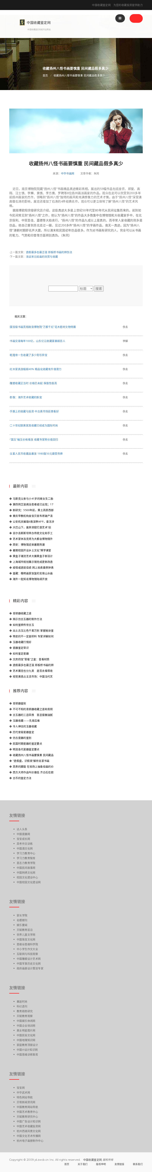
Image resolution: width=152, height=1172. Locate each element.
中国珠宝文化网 (26, 939)
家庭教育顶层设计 (27, 1045)
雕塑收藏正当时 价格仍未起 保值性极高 (33, 383)
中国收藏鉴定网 (92, 1159)
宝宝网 (21, 1087)
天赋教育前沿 (25, 929)
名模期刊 (22, 920)
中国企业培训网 (26, 1025)
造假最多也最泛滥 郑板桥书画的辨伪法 (49, 252)
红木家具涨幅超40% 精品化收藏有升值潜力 (35, 369)
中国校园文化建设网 (29, 882)
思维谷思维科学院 (27, 944)
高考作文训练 (25, 843)
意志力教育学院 (26, 863)
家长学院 (22, 915)
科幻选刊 (22, 1006)
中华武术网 (23, 1092)
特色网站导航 (25, 1097)
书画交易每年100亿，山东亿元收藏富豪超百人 (37, 341)
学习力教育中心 (26, 853)
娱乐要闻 (22, 925)
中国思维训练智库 (27, 1054)
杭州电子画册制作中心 (30, 1140)
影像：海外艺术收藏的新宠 (26, 397)
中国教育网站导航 (27, 1107)
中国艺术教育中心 (27, 1111)
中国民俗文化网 (26, 1035)
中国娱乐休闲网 (26, 1020)
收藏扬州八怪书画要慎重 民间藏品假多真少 (79, 75)
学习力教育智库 (26, 858)
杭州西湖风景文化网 (29, 1131)
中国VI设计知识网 (27, 1049)
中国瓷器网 (23, 834)
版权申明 (101, 1164)
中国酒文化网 (25, 848)
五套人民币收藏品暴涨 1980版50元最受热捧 (36, 453)
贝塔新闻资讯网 (26, 1102)
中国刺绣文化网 (26, 872)
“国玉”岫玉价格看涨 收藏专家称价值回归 (34, 439)
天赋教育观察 (25, 1016)
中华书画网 (67, 173)
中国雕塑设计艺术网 (29, 958)
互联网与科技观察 (27, 954)
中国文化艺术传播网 (29, 1136)
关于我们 (82, 1164)
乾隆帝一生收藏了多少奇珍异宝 (28, 355)
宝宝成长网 (23, 839)
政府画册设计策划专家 (30, 968)
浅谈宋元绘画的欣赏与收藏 (42, 256)
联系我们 (138, 1164)
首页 (45, 75)
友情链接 (119, 1164)
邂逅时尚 (22, 1001)
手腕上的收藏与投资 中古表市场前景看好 (34, 411)
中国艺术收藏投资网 (29, 1126)
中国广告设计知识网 (29, 1121)
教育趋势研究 (25, 1011)
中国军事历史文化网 (29, 963)
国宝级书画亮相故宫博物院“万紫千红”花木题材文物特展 (43, 327)
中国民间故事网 (26, 867)
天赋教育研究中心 (27, 1116)
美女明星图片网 (26, 1030)
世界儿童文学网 (26, 934)
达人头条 (22, 829)
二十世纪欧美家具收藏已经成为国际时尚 (34, 425)
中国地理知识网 (26, 1040)
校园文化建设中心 (27, 877)
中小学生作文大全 (27, 949)
